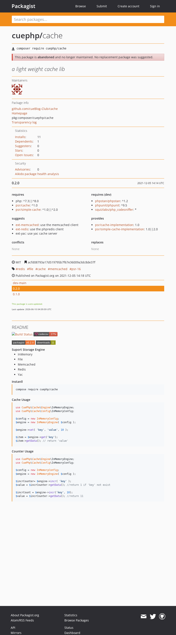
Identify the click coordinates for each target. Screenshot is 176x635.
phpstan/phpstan (107, 201)
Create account (128, 6)
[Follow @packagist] (153, 616)
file (31, 269)
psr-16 (76, 269)
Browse (80, 6)
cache (41, 269)
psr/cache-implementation (114, 225)
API (13, 628)
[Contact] (143, 616)
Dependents (24, 141)
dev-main (19, 283)
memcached (58, 269)
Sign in (155, 6)
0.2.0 (16, 288)
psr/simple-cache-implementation (119, 229)
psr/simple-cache (28, 210)
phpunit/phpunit (107, 205)
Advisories (22, 169)
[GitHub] (162, 616)
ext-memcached (27, 225)
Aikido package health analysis (37, 174)
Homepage (19, 113)
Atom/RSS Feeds (22, 620)
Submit (102, 6)
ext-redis (22, 229)
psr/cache (23, 205)
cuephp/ (27, 35)
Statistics (70, 615)
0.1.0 (16, 294)
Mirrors (16, 633)
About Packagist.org (25, 615)
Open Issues (24, 155)
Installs (20, 137)
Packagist (23, 6)
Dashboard (72, 633)
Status (68, 628)
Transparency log (24, 122)
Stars (18, 150)
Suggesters (23, 146)
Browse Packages (76, 620)
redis (21, 269)
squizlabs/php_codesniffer (114, 210)
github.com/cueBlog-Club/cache (35, 109)
